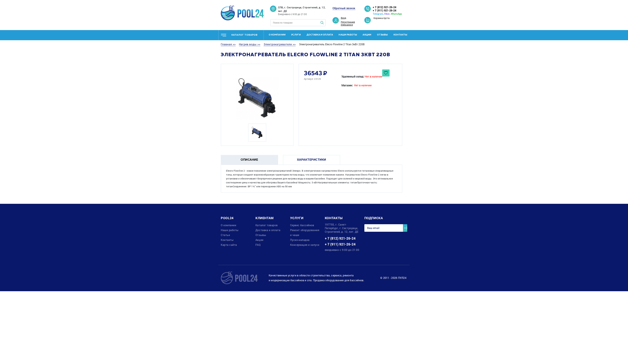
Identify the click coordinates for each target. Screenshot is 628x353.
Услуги (296, 35)
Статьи (225, 235)
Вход (343, 18)
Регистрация (348, 22)
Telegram (378, 14)
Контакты (400, 35)
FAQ (258, 244)
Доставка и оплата (319, 35)
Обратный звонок (343, 8)
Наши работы (348, 35)
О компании (277, 35)
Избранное (347, 24)
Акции (367, 35)
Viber (387, 14)
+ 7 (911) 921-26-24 (384, 10)
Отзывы (382, 35)
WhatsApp (396, 14)
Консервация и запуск (304, 244)
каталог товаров (244, 35)
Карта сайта (229, 244)
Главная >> (228, 44)
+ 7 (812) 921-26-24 (384, 7)
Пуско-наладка (300, 240)
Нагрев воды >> (249, 44)
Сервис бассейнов (302, 225)
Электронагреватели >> (280, 44)
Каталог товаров (266, 225)
